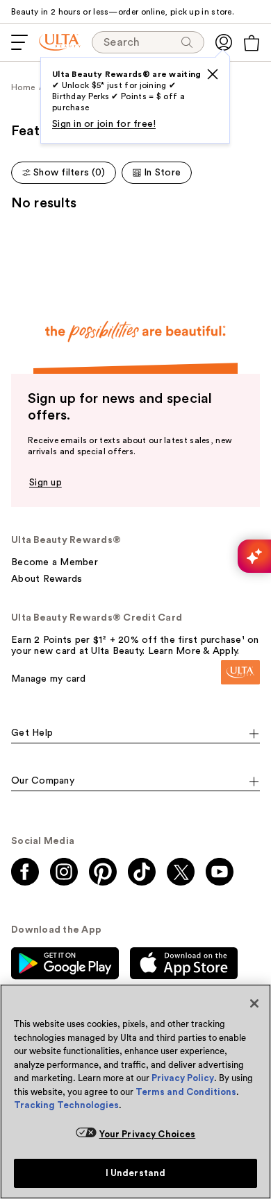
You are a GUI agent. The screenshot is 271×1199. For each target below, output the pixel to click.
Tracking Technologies (66, 1105)
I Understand (136, 1173)
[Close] (254, 1003)
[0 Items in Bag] (251, 43)
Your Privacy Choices (147, 1134)
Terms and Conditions (186, 1091)
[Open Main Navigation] (19, 42)
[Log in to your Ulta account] (223, 42)
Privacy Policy (182, 1077)
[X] (212, 74)
